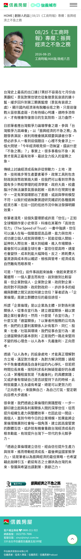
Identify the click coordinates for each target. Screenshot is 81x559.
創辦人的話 (22, 15)
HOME (8, 15)
